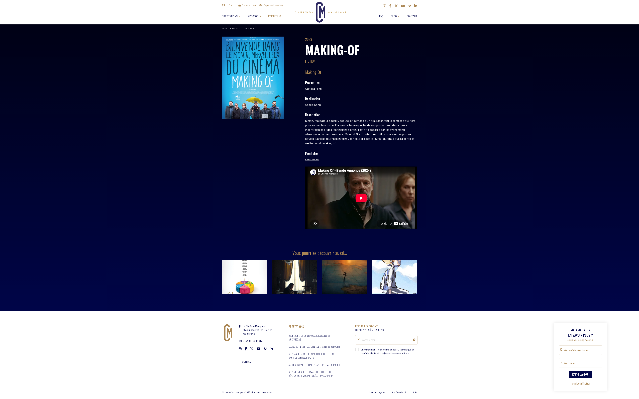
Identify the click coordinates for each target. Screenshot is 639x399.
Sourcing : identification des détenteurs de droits (314, 346)
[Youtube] (403, 6)
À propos (252, 16)
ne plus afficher (580, 383)
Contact (412, 16)
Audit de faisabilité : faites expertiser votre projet (314, 364)
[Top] (630, 385)
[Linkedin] (415, 6)
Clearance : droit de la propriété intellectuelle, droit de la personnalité (313, 355)
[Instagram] (384, 6)
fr (223, 5)
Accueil (225, 28)
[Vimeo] (409, 6)
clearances (312, 159)
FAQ (381, 16)
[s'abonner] (414, 340)
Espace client (249, 5)
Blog (394, 16)
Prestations (230, 16)
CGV (415, 392)
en (230, 5)
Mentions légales (377, 392)
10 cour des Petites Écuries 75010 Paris (257, 330)
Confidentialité (399, 392)
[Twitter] (396, 6)
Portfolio (274, 16)
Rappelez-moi (580, 374)
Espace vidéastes (273, 5)
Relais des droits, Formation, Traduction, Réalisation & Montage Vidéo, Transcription (311, 373)
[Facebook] (390, 6)
